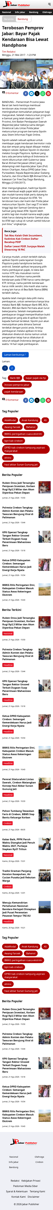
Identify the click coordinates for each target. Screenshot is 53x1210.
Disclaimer (33, 1196)
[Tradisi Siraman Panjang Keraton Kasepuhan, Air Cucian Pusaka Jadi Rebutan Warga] (45, 875)
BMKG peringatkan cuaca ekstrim (23, 434)
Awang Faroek (12, 427)
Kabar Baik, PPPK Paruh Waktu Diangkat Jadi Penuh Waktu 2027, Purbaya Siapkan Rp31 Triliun (18, 844)
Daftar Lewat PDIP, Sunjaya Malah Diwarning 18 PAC (24, 248)
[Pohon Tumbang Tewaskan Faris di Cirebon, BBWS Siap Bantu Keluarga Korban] (45, 815)
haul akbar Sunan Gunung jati (21, 464)
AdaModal (10, 420)
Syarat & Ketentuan (17, 1191)
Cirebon (7, 823)
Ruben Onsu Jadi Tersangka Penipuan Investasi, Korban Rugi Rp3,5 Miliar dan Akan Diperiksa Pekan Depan (18, 487)
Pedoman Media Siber (25, 1186)
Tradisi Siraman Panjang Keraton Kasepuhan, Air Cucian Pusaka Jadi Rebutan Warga (18, 875)
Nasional (6, 12)
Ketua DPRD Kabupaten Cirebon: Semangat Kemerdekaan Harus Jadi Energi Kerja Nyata (17, 565)
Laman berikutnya (14, 354)
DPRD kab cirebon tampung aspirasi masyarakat (24, 449)
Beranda (9, 19)
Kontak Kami (18, 1196)
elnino (7, 457)
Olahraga (47, 12)
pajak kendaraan (13, 391)
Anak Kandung (30, 420)
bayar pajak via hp (36, 378)
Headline (8, 665)
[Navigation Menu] (49, 4)
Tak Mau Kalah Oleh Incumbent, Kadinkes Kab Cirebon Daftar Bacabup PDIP (23, 239)
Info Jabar (20, 12)
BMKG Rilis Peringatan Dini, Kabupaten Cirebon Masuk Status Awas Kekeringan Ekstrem (18, 589)
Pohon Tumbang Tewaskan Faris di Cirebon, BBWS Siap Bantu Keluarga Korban (18, 814)
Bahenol (30, 427)
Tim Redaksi (8, 51)
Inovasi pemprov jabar (16, 384)
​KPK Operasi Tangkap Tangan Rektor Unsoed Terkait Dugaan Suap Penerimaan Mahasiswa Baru (16, 539)
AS (45, 420)
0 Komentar (12, 93)
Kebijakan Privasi (30, 1180)
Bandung (33, 12)
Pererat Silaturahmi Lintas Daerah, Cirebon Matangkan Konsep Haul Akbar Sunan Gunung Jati (19, 784)
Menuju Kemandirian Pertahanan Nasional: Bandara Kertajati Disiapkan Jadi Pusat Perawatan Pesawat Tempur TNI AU (19, 909)
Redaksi (15, 1180)
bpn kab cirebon (13, 440)
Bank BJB (15, 378)
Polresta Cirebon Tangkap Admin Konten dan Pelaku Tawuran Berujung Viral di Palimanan (17, 512)
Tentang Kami (37, 1191)
